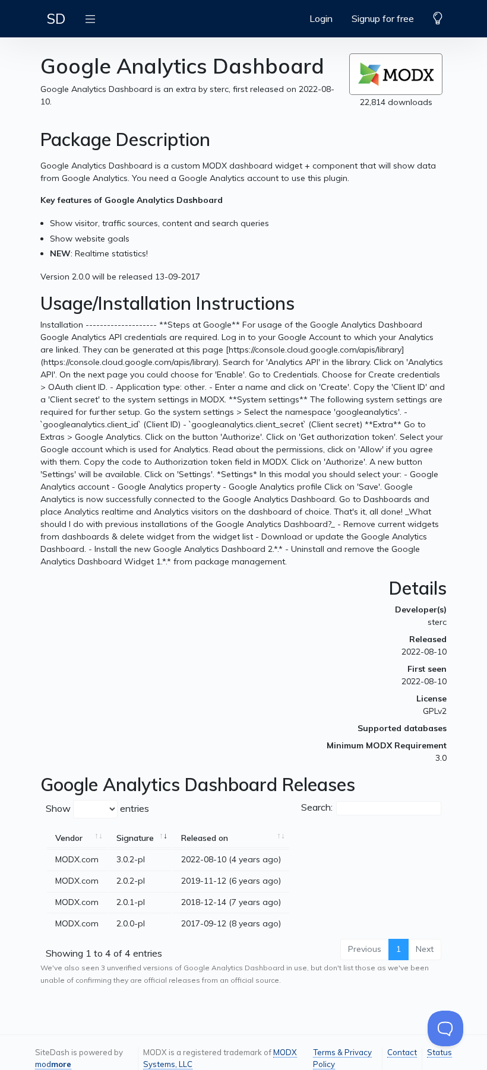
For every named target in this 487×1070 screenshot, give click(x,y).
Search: (317, 807)
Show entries (97, 808)
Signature (135, 838)
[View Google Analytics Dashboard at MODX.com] (395, 74)
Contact (402, 1052)
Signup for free (383, 18)
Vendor (69, 838)
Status (439, 1052)
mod (53, 1064)
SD (56, 18)
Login (321, 18)
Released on (204, 838)
